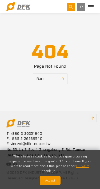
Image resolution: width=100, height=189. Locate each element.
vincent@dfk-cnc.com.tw (30, 143)
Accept (50, 180)
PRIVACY (82, 165)
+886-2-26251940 (26, 133)
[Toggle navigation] (91, 7)
